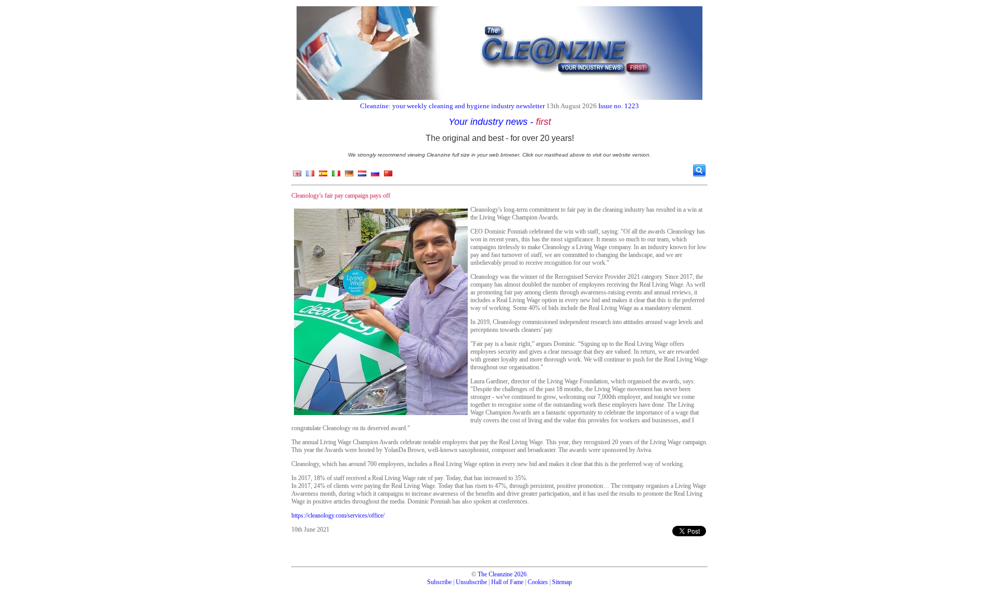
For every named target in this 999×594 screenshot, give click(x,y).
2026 (520, 574)
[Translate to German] (349, 175)
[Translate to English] (297, 175)
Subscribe (439, 582)
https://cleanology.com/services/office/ (338, 515)
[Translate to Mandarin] (388, 175)
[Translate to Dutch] (362, 175)
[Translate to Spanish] (323, 175)
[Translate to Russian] (375, 175)
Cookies (538, 582)
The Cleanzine (495, 574)
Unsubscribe (471, 582)
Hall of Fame (507, 582)
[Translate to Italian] (336, 175)
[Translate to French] (310, 175)
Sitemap (562, 582)
